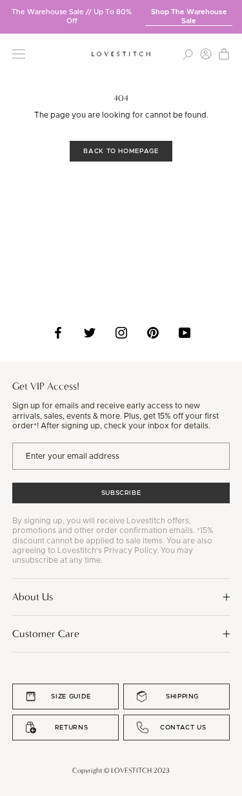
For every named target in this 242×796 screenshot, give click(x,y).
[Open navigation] (18, 54)
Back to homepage (120, 151)
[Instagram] (121, 333)
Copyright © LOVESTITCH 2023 (121, 770)
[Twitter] (90, 333)
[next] (232, 12)
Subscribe (121, 493)
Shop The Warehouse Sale (189, 16)
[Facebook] (58, 333)
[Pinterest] (153, 333)
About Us (32, 597)
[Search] (188, 53)
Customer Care (45, 633)
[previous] (9, 12)
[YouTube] (184, 333)
